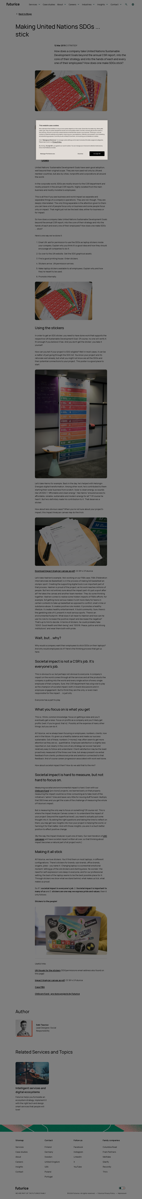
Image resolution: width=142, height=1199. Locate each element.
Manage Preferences (47, 153)
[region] (72, 140)
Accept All (97, 153)
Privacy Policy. (57, 142)
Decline (80, 153)
